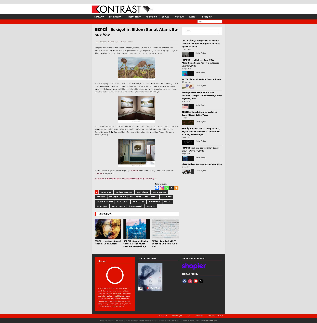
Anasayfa (99, 17)
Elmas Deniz (135, 197)
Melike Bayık (102, 206)
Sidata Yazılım (211, 320)
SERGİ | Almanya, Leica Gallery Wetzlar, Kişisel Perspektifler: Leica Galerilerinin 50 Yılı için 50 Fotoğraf (201, 131)
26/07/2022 (102, 42)
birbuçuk (101, 197)
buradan (134, 170)
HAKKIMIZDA (115, 17)
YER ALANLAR (162, 316)
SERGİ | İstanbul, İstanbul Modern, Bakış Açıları (108, 242)
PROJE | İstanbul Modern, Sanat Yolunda (201, 79)
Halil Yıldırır (138, 202)
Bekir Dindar (142, 192)
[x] (201, 281)
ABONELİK (199, 316)
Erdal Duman (151, 197)
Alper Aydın (106, 192)
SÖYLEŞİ (166, 17)
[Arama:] (210, 21)
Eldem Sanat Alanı (117, 197)
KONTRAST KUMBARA (215, 316)
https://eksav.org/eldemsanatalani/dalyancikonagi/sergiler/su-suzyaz (125, 178)
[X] (171, 188)
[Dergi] (123, 12)
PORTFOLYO (151, 17)
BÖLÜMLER (133, 17)
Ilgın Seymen (154, 202)
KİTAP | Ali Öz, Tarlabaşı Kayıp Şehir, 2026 (202, 164)
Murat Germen (118, 206)
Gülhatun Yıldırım (105, 202)
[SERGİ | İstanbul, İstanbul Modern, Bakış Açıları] (108, 229)
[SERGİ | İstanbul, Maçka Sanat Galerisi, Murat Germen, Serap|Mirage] (136, 229)
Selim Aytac (114, 42)
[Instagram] (162, 188)
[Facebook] (157, 188)
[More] (176, 188)
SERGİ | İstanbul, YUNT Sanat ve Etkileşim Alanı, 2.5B (165, 244)
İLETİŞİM (193, 17)
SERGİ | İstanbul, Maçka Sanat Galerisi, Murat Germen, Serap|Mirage (135, 244)
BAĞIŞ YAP (207, 17)
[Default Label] (196, 281)
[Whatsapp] (166, 188)
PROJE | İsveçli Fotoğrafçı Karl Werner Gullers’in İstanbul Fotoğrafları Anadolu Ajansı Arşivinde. (201, 43)
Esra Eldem (166, 197)
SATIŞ (188, 316)
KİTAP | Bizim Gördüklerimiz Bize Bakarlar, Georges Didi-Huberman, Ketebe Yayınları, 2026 (202, 95)
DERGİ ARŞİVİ (177, 316)
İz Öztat (167, 202)
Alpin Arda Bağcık (124, 192)
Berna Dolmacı (159, 192)
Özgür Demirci (135, 206)
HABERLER (127, 42)
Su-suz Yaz (151, 206)
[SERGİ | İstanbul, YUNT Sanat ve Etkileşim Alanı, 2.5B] (165, 229)
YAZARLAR (179, 17)
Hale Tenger (122, 202)
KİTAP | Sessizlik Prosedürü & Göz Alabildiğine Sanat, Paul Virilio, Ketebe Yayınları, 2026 (200, 63)
